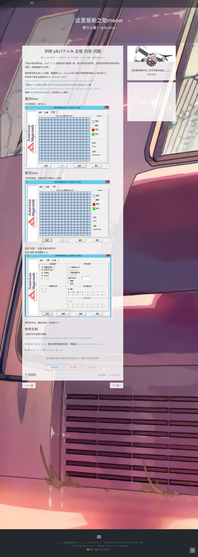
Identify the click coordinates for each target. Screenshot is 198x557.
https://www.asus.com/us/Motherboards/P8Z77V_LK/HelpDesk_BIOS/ (60, 80)
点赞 (74, 367)
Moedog (123, 546)
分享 (93, 367)
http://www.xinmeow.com (89, 344)
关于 (32, 2)
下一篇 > (116, 385)
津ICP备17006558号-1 (100, 549)
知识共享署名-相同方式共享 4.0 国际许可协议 (74, 358)
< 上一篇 (29, 385)
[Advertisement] (151, 102)
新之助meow (40, 344)
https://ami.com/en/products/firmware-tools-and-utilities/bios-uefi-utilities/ (63, 88)
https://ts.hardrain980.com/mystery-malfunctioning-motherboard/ (58, 338)
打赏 (55, 367)
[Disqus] (72, 421)
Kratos (82, 546)
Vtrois (100, 546)
